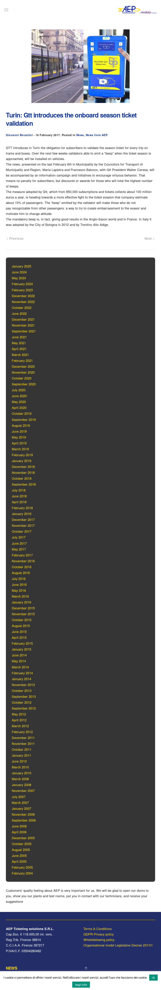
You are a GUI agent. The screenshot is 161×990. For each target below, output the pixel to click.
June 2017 (19, 543)
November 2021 (23, 325)
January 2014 (21, 678)
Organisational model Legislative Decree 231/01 (118, 945)
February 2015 (22, 643)
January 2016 (21, 602)
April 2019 (19, 443)
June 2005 (19, 855)
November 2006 (23, 814)
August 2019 (21, 425)
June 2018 (19, 496)
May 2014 (19, 661)
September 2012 (24, 708)
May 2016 (19, 590)
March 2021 (20, 354)
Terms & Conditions (97, 928)
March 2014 (20, 667)
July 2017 (19, 537)
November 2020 (23, 372)
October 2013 (21, 690)
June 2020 (19, 395)
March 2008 (20, 778)
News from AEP (96, 135)
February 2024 (22, 283)
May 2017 (19, 549)
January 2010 (21, 773)
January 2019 (21, 460)
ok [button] (153, 977)
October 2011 (21, 749)
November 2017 (23, 525)
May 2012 (19, 714)
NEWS (11, 968)
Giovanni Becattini (19, 135)
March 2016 (20, 596)
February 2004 (22, 873)
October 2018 (21, 478)
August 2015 (21, 625)
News (80, 135)
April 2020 (19, 407)
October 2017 (21, 531)
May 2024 (19, 278)
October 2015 (21, 619)
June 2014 (19, 655)
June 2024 (19, 272)
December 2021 (23, 319)
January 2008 (21, 784)
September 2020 (24, 384)
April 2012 (19, 720)
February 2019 (22, 454)
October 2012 (21, 702)
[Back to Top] (86, 968)
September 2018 (24, 484)
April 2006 (19, 832)
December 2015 (23, 608)
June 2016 (19, 584)
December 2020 (23, 366)
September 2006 (24, 820)
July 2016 (19, 578)
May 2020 (19, 401)
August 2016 (21, 572)
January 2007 (21, 808)
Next (149, 238)
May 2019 (19, 437)
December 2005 (23, 837)
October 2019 (21, 413)
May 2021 (19, 342)
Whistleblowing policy (98, 939)
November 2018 (23, 472)
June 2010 (19, 761)
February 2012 (22, 731)
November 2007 (23, 790)
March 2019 (20, 449)
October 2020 (21, 378)
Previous (16, 238)
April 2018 (19, 502)
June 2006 (19, 826)
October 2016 (21, 566)
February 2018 (22, 507)
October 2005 (21, 843)
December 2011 (23, 737)
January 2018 (21, 513)
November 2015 (23, 613)
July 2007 (19, 796)
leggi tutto (81, 984)
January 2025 (21, 266)
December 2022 (23, 295)
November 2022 (23, 301)
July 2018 (19, 490)
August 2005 (21, 849)
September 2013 (24, 696)
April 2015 (19, 637)
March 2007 (20, 802)
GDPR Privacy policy (98, 934)
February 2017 (22, 555)
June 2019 (19, 431)
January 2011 (21, 755)
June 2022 (19, 313)
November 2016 (23, 561)
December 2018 (23, 466)
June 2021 (19, 337)
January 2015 (21, 649)
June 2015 (19, 631)
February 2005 (22, 867)
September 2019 (24, 419)
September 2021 (24, 331)
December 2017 (23, 519)
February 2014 (22, 673)
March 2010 (20, 767)
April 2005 (19, 861)
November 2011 (23, 743)
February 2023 (22, 290)
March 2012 (20, 725)
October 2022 (21, 307)
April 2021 (19, 348)
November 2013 (23, 684)
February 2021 (22, 360)
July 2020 (19, 390)
